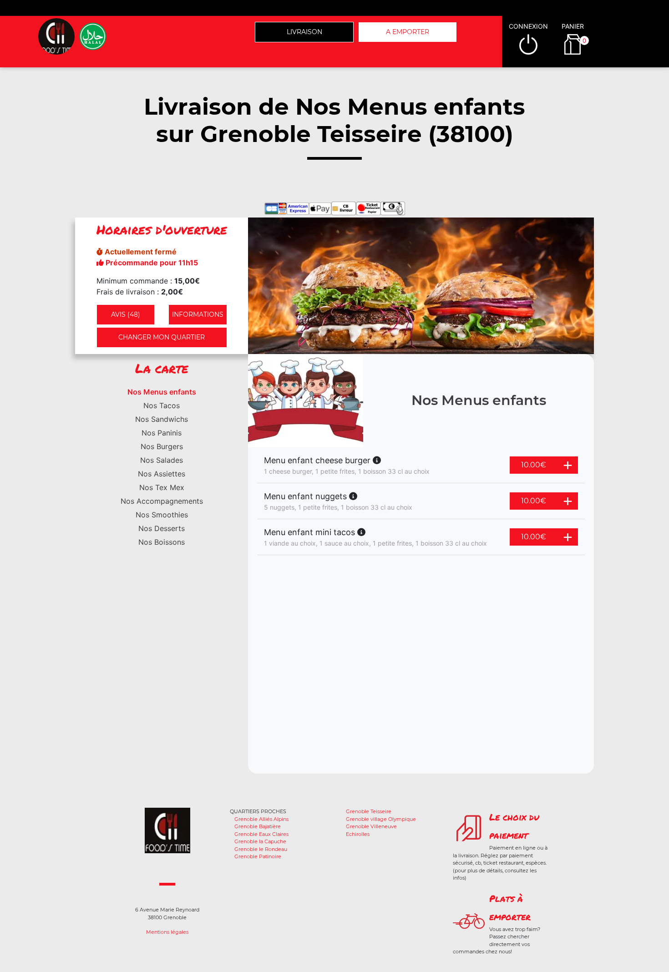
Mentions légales (167, 932)
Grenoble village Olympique (381, 819)
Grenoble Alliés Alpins (261, 819)
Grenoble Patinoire (257, 856)
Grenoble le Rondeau (260, 849)
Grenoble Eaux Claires (261, 834)
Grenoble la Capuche (260, 841)
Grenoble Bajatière (257, 826)
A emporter (407, 32)
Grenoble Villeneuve (371, 826)
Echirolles (358, 834)
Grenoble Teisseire (368, 811)
